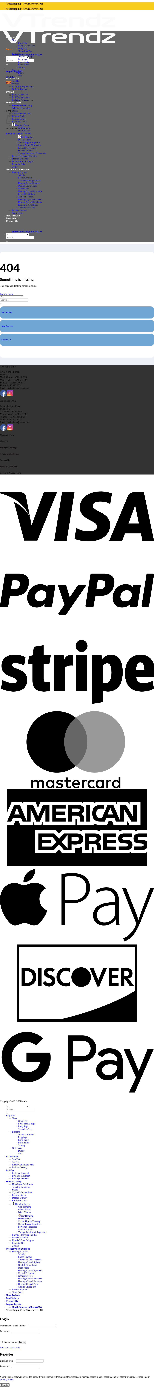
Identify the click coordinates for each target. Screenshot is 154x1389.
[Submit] (7, 64)
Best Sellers (12, 218)
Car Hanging (27, 137)
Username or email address (13, 1325)
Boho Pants (23, 62)
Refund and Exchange (9, 454)
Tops (14, 40)
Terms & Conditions (8, 466)
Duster (21, 72)
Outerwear (17, 70)
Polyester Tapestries (27, 148)
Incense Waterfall (20, 158)
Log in (22, 1342)
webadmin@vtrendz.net (18, 388)
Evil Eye (10, 91)
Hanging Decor (22, 125)
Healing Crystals (20, 172)
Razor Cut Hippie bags (23, 1164)
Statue (15, 110)
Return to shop (13, 133)
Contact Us (12, 220)
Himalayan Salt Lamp (22, 105)
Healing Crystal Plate (28, 204)
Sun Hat (16, 81)
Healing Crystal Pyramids (30, 191)
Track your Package (8, 447)
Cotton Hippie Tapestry (29, 142)
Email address (7, 1360)
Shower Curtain (25, 150)
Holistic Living (13, 102)
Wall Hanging (24, 128)
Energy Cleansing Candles (24, 156)
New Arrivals (13, 215)
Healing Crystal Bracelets (30, 199)
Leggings (22, 59)
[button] (9, 49)
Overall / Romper (26, 56)
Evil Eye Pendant (20, 100)
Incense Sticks (18, 116)
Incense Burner (19, 119)
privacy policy (6, 1379)
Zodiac (15, 167)
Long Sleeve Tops (26, 45)
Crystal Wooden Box (22, 113)
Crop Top (22, 43)
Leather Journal (19, 210)
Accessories (12, 78)
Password (5, 1331)
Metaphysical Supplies (18, 169)
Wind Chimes (24, 133)
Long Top (22, 48)
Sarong (21, 67)
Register (4, 1385)
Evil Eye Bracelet (20, 1173)
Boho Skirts (23, 64)
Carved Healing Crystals (29, 180)
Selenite (21, 175)
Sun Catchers (24, 130)
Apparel (10, 37)
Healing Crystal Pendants (30, 202)
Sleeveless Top (25, 51)
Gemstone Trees (25, 196)
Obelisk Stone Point (27, 185)
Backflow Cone (19, 121)
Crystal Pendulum (26, 194)
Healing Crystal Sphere (29, 183)
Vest (20, 75)
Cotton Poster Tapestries (29, 145)
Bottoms (16, 53)
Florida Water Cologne (22, 161)
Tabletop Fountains (21, 108)
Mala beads (23, 188)
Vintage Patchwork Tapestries (32, 153)
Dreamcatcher (24, 139)
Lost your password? (10, 1347)
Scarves (15, 83)
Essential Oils (18, 164)
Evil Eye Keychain (21, 97)
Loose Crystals (25, 177)
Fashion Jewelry (20, 1167)
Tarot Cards (17, 213)
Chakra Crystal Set (26, 207)
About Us (4, 441)
